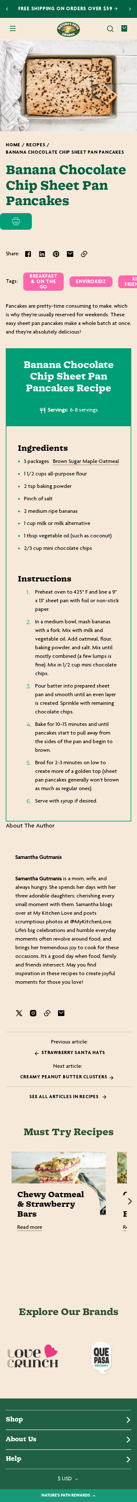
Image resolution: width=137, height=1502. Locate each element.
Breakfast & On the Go (43, 282)
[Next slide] (130, 9)
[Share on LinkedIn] (42, 254)
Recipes (35, 145)
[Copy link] (84, 254)
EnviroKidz (91, 282)
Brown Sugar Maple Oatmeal (86, 462)
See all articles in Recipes (64, 1097)
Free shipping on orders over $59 (66, 9)
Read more (29, 1227)
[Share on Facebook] (28, 254)
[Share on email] (70, 254)
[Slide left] (7, 1201)
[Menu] (13, 29)
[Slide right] (130, 1201)
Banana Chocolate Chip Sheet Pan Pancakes (65, 152)
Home (13, 145)
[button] (110, 29)
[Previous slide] (7, 9)
